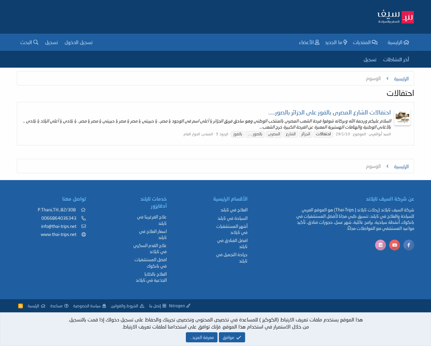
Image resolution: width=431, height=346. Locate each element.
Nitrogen (177, 305)
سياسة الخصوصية (87, 305)
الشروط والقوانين (124, 305)
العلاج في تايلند (234, 209)
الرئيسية (395, 42)
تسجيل (370, 59)
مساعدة (56, 305)
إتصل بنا (155, 305)
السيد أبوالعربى (380, 134)
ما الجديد (333, 42)
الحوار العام (192, 134)
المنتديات (362, 42)
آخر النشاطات (396, 59)
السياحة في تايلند (232, 218)
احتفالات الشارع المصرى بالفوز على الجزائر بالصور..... (329, 112)
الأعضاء (306, 42)
